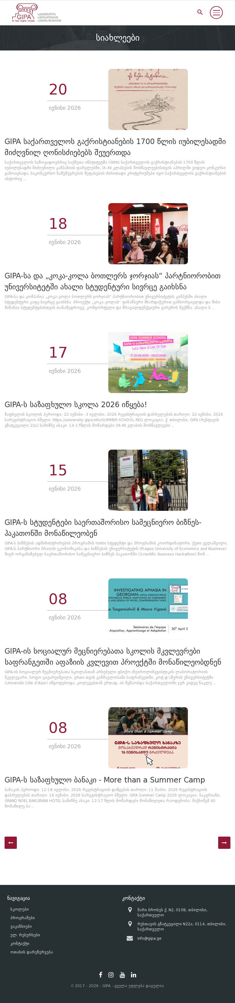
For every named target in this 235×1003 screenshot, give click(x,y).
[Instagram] (111, 975)
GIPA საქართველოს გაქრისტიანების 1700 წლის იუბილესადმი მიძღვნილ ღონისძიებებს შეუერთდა (115, 147)
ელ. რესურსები (25, 935)
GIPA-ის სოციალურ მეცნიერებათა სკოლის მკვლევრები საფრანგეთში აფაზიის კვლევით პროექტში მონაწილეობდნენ (113, 657)
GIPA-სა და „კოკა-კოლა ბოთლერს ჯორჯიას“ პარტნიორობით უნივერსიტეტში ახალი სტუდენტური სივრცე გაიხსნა (113, 281)
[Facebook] (100, 975)
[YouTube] (122, 975)
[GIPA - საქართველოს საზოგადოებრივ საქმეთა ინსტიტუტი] (36, 12)
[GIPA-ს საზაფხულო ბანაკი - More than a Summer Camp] (148, 737)
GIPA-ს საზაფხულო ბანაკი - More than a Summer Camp (105, 779)
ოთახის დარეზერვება (31, 952)
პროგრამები (22, 918)
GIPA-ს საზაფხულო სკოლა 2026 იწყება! (76, 404)
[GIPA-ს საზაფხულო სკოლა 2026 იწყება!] (148, 362)
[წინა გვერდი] (11, 843)
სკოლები (19, 909)
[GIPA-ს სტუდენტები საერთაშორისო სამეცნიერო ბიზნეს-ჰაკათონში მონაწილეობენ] (148, 480)
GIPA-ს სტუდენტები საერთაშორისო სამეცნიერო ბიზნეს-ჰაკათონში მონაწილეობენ (103, 528)
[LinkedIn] (133, 975)
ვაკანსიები (21, 926)
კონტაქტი (19, 943)
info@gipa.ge (149, 938)
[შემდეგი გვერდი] (224, 843)
